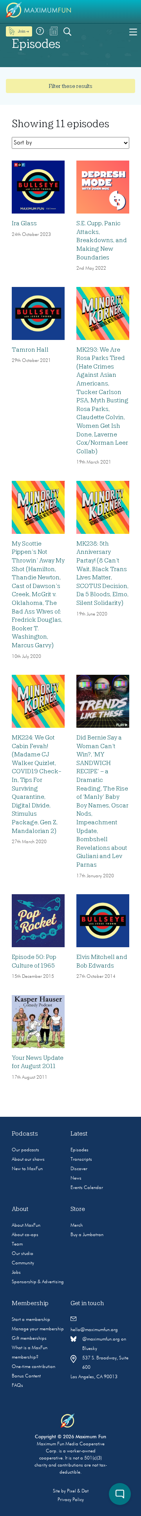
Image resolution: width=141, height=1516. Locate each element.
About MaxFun (26, 1225)
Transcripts (81, 1159)
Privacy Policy (71, 1500)
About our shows (28, 1159)
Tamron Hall (30, 349)
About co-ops (25, 1235)
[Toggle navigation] (133, 31)
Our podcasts (25, 1150)
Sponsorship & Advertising (38, 1282)
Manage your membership (38, 1329)
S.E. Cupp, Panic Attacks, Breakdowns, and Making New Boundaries (101, 240)
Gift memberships (29, 1338)
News (75, 1178)
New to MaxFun (27, 1169)
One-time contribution (33, 1366)
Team (17, 1244)
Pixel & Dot (78, 1491)
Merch (76, 1225)
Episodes (79, 1150)
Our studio (22, 1253)
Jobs (16, 1272)
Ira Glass (24, 223)
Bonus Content (26, 1376)
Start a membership (31, 1319)
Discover (78, 1169)
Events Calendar (86, 1187)
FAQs (17, 1385)
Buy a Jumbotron (86, 1235)
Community (23, 1263)
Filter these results (70, 86)
